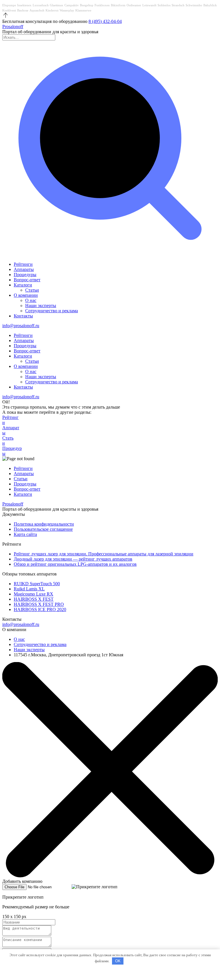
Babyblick (210, 5)
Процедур (12, 451)
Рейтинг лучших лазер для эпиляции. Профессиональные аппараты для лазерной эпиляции (103, 553)
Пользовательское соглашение (43, 529)
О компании (26, 295)
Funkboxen (102, 5)
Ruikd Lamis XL (29, 588)
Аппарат (10, 430)
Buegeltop (86, 5)
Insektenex (24, 5)
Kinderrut (52, 10)
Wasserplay (67, 10)
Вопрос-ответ (27, 279)
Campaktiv (71, 5)
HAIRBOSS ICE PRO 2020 (40, 609)
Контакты (23, 315)
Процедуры (25, 274)
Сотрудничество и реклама (51, 310)
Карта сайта (25, 534)
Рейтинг (10, 420)
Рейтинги (23, 264)
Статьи (32, 290)
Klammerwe (83, 10)
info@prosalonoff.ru (20, 325)
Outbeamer (134, 5)
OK (118, 961)
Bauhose (22, 10)
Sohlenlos (164, 5)
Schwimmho (194, 5)
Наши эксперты (40, 305)
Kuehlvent (9, 10)
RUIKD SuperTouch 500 (37, 583)
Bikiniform (118, 5)
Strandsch (178, 5)
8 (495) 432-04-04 (105, 21)
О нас (30, 300)
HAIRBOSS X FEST (34, 599)
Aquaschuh (37, 10)
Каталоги (23, 284)
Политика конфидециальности (44, 524)
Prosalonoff (12, 26)
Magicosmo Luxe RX (33, 594)
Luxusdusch (41, 5)
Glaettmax (56, 5)
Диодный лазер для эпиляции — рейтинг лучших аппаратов (73, 559)
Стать (7, 441)
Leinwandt (149, 5)
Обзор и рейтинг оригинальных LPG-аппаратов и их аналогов (75, 564)
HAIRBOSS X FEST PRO (39, 604)
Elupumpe (9, 5)
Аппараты (24, 269)
